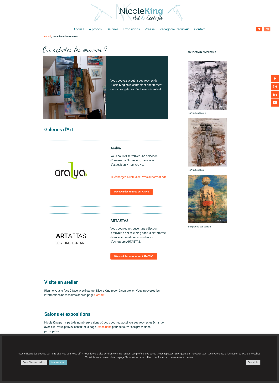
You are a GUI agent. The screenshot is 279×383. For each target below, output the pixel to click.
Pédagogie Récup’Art (174, 29)
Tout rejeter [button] (253, 362)
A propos (95, 29)
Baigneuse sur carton (199, 226)
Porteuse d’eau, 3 (197, 113)
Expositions (131, 29)
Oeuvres (113, 29)
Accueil (79, 29)
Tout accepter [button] (58, 362)
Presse (150, 29)
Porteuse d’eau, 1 (197, 169)
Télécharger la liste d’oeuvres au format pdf (138, 177)
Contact (200, 29)
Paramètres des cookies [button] (34, 362)
